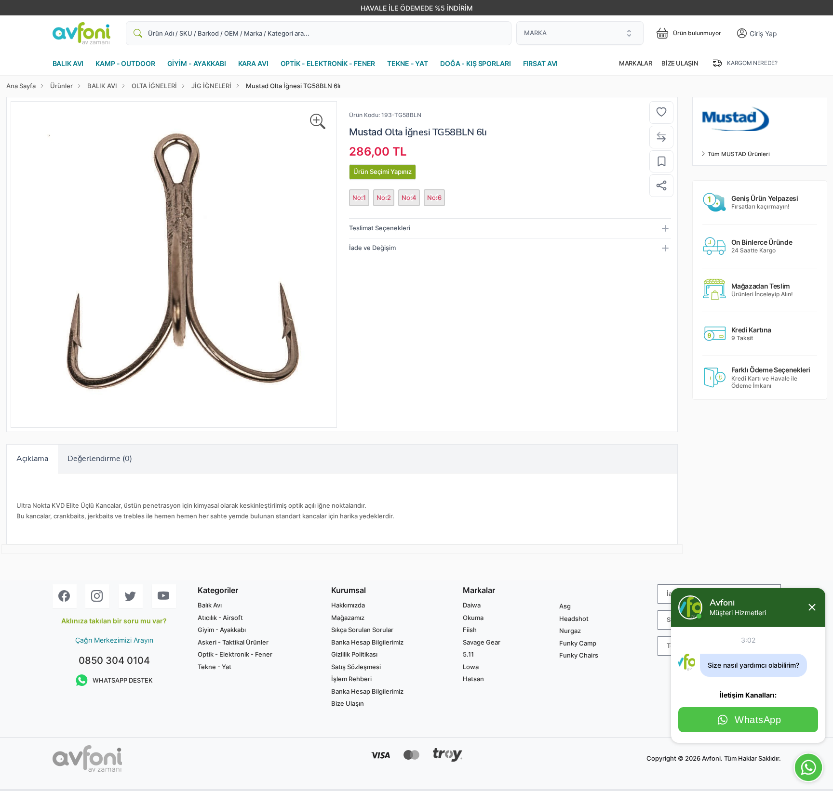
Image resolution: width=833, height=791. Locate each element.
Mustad (365, 132)
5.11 (468, 654)
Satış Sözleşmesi (356, 667)
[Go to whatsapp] (808, 767)
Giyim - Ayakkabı (222, 629)
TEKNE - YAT (407, 63)
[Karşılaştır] (661, 137)
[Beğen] (661, 112)
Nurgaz (570, 630)
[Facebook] (65, 596)
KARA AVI (253, 63)
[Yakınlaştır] (317, 121)
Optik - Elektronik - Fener (235, 654)
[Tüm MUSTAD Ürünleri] (759, 118)
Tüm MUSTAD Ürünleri (738, 154)
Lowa (471, 667)
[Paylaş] (661, 185)
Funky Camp (577, 643)
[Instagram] (97, 596)
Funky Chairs (578, 655)
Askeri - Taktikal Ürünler (233, 642)
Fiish (470, 629)
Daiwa (472, 605)
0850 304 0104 (114, 660)
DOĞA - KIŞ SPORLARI (475, 63)
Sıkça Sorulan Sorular (362, 629)
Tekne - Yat (214, 667)
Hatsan (473, 679)
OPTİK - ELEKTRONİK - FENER (328, 63)
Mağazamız (347, 617)
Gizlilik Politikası (354, 654)
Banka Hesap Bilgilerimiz (367, 642)
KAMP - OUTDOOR (125, 63)
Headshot (574, 618)
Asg (565, 606)
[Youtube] (164, 596)
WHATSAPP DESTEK (123, 680)
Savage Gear (481, 642)
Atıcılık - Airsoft (220, 617)
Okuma (473, 617)
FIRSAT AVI (540, 63)
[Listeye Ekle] (661, 161)
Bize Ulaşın (679, 63)
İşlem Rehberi (351, 679)
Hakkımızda (348, 605)
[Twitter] (131, 596)
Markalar (635, 63)
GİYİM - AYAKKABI (196, 63)
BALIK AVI (68, 63)
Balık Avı (210, 605)
